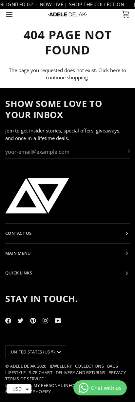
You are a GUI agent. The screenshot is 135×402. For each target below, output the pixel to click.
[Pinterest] (33, 321)
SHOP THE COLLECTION (97, 4)
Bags (112, 366)
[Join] (124, 151)
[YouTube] (58, 321)
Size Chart (40, 372)
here (115, 70)
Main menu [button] (18, 253)
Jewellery (61, 366)
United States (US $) (33, 352)
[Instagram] (45, 321)
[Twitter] (21, 321)
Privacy (117, 372)
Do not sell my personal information (49, 385)
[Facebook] (8, 321)
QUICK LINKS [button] (18, 273)
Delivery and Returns (80, 372)
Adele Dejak (23, 366)
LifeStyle (15, 372)
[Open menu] (15, 14)
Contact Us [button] (18, 233)
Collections (89, 366)
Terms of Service (24, 379)
